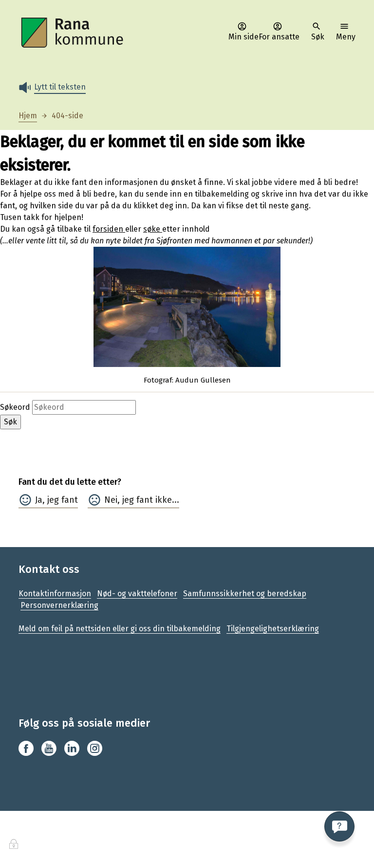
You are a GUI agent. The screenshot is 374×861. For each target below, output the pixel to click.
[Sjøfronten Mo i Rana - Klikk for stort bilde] (187, 307)
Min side (243, 36)
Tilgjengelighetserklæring (272, 628)
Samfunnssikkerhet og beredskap (244, 593)
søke (152, 229)
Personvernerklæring (59, 605)
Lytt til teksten (60, 87)
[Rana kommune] (73, 33)
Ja (38, 500)
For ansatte (279, 36)
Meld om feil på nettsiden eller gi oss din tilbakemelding (120, 628)
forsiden (109, 229)
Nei (110, 500)
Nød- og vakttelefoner (137, 593)
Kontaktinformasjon (55, 593)
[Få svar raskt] (339, 826)
